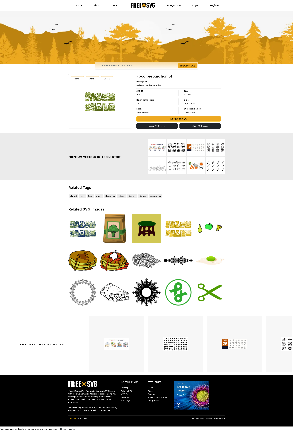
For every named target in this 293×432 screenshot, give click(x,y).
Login (195, 5)
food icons (202, 240)
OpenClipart (189, 112)
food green (108, 240)
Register (214, 5)
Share (76, 79)
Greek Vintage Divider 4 (177, 272)
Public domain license (157, 397)
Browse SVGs (187, 65)
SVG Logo (125, 400)
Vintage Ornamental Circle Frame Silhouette (146, 302)
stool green (139, 240)
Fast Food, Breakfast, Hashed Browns (146, 270)
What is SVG (126, 391)
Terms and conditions (204, 418)
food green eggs (205, 272)
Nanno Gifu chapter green (178, 304)
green (99, 196)
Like (107, 79)
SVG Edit (125, 394)
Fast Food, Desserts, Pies (114, 304)
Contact (116, 5)
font (82, 196)
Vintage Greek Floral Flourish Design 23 (83, 302)
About (97, 5)
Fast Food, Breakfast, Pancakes (82, 270)
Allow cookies (67, 429)
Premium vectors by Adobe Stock (95, 157)
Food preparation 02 (80, 240)
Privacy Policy (219, 418)
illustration (110, 196)
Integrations (174, 5)
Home (79, 5)
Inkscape (125, 388)
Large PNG (157, 126)
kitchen (122, 196)
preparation (155, 196)
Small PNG (200, 126)
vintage (142, 196)
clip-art (73, 196)
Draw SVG (125, 397)
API (193, 418)
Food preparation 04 (175, 240)
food (90, 196)
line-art (132, 196)
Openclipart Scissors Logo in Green (210, 302)
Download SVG (178, 118)
